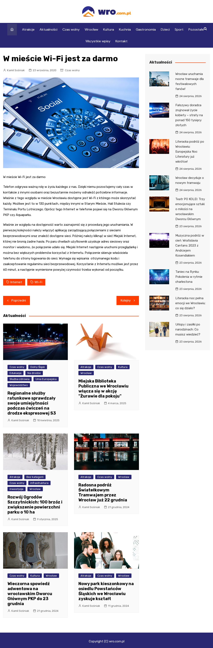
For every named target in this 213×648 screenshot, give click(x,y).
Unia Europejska (46, 379)
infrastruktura (39, 483)
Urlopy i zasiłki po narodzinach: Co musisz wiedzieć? (187, 329)
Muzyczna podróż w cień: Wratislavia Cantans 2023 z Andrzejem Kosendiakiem (189, 245)
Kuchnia (125, 29)
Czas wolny (71, 29)
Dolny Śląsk (37, 367)
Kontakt (121, 41)
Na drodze (34, 373)
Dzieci (165, 29)
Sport (179, 29)
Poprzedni (18, 300)
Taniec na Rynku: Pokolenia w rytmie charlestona (188, 277)
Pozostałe (196, 29)
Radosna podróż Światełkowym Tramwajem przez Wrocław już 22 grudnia (102, 492)
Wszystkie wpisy (97, 41)
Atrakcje (28, 29)
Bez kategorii (34, 477)
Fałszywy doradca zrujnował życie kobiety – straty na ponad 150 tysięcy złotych (189, 115)
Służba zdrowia (20, 379)
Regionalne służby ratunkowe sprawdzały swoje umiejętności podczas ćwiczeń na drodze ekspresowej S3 (31, 403)
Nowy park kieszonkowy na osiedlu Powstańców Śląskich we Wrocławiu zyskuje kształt (106, 591)
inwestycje (17, 489)
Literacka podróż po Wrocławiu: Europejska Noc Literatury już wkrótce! (189, 151)
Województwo (19, 385)
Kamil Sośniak (16, 70)
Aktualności (48, 29)
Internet (16, 282)
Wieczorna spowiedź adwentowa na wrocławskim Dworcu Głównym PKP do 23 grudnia (29, 593)
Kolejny (126, 300)
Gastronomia (146, 29)
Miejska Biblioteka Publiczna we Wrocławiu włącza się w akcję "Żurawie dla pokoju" (103, 389)
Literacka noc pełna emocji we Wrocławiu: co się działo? (190, 303)
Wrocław (91, 29)
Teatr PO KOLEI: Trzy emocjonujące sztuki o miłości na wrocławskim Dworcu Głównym (190, 209)
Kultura (108, 29)
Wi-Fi (38, 282)
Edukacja (15, 373)
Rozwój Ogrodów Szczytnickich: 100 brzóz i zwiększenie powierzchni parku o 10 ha (34, 505)
